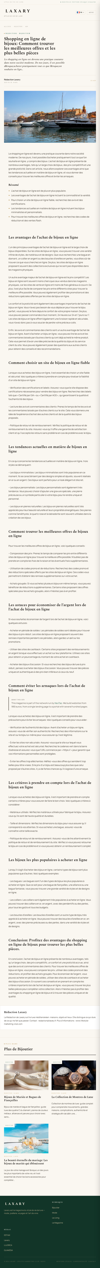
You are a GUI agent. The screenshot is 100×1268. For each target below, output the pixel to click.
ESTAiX (7, 1235)
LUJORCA (8, 1245)
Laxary (7, 1240)
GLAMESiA (8, 1250)
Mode (54, 1212)
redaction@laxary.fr (47, 1020)
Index (42, 1261)
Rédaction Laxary (12, 79)
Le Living (55, 1218)
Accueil (7, 27)
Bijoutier (18, 27)
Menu (91, 12)
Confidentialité (80, 1261)
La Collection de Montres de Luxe (72, 1097)
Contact (92, 1261)
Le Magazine (57, 1222)
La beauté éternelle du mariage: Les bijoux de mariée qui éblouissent (26, 1162)
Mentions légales (64, 1261)
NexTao (58, 703)
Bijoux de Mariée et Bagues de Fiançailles (22, 1098)
